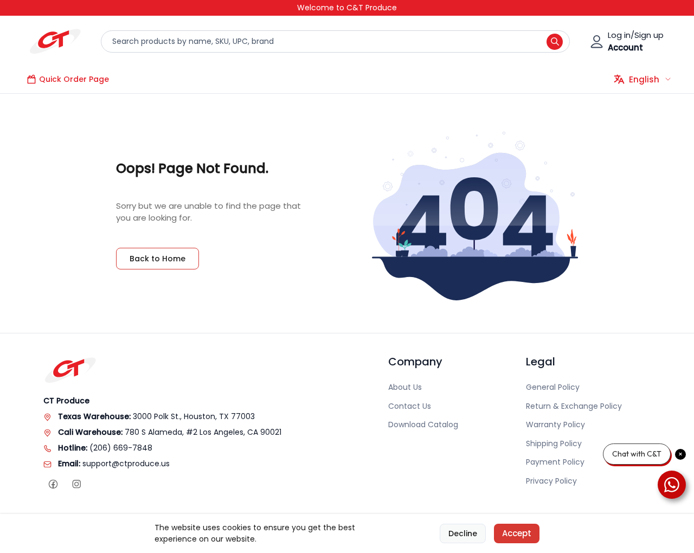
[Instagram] (76, 484)
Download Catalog (423, 424)
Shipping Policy (554, 443)
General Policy (553, 387)
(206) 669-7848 (120, 447)
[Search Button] (555, 42)
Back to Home (157, 258)
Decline (462, 533)
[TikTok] (99, 484)
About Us (405, 387)
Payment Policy (555, 461)
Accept (516, 533)
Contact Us (409, 406)
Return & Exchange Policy (574, 406)
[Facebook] (52, 484)
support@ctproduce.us (126, 463)
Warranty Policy (555, 424)
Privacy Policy (551, 480)
